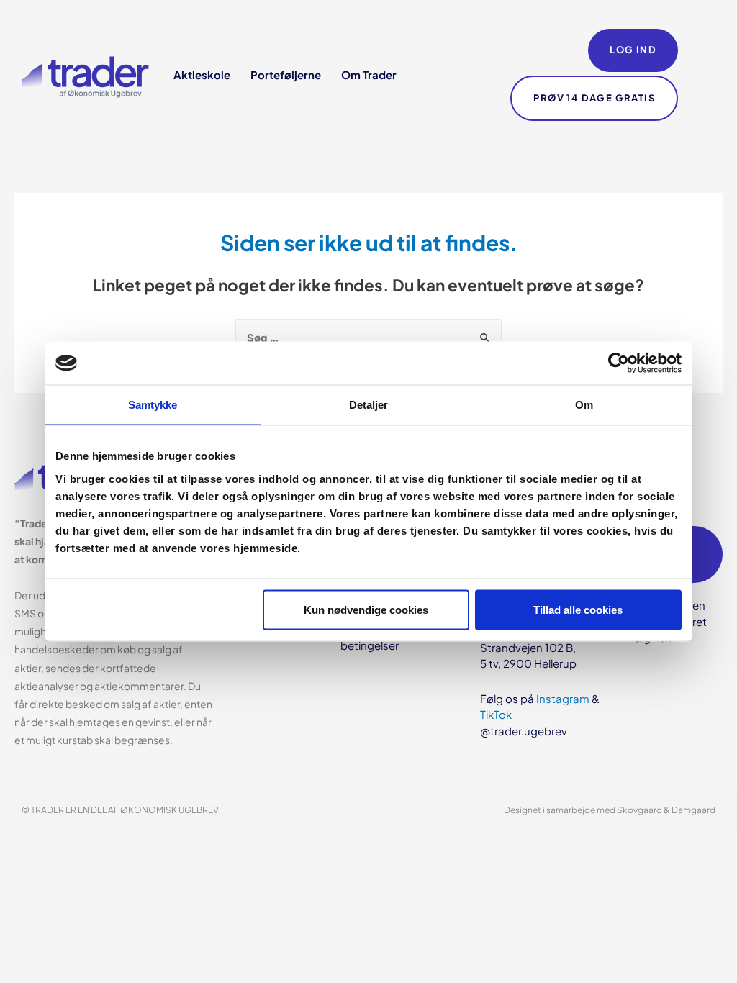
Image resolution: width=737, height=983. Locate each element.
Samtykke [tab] (153, 405)
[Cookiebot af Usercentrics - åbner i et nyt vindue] (619, 363)
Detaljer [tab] (369, 405)
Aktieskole (201, 74)
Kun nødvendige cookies (366, 609)
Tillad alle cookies (578, 609)
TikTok (496, 714)
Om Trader (369, 74)
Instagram (562, 698)
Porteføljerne (285, 74)
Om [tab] (584, 405)
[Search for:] (368, 337)
